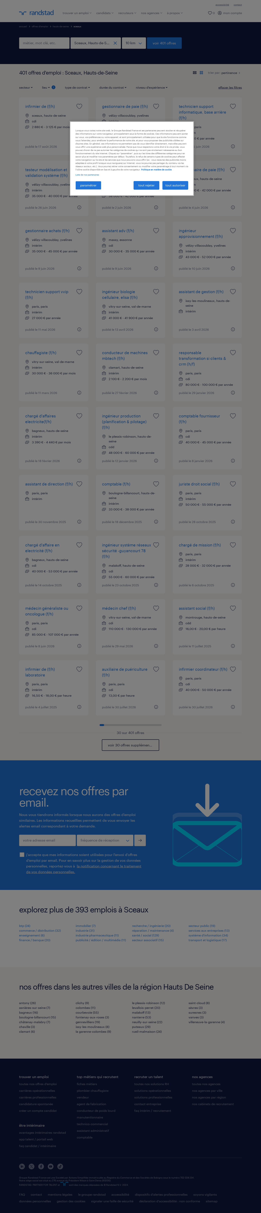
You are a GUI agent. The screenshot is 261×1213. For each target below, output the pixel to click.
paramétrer (88, 185)
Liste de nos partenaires (87, 174)
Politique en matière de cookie (156, 169)
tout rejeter (146, 185)
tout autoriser (175, 185)
